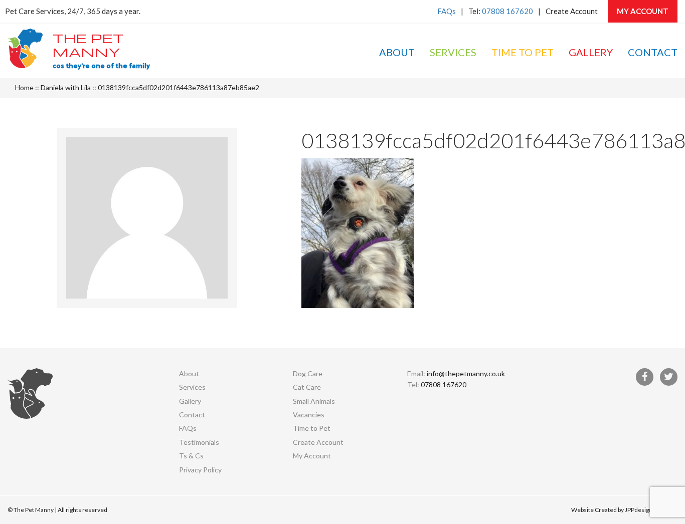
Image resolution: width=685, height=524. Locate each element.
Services (453, 52)
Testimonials (199, 442)
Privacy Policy (200, 469)
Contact (652, 52)
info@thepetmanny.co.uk (466, 373)
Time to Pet (522, 52)
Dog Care (307, 373)
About (397, 52)
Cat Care (307, 387)
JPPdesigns (640, 509)
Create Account (572, 11)
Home (24, 87)
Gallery (591, 52)
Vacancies (308, 414)
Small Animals (314, 401)
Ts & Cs (191, 455)
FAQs (446, 11)
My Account (642, 11)
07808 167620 (507, 11)
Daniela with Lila (66, 87)
